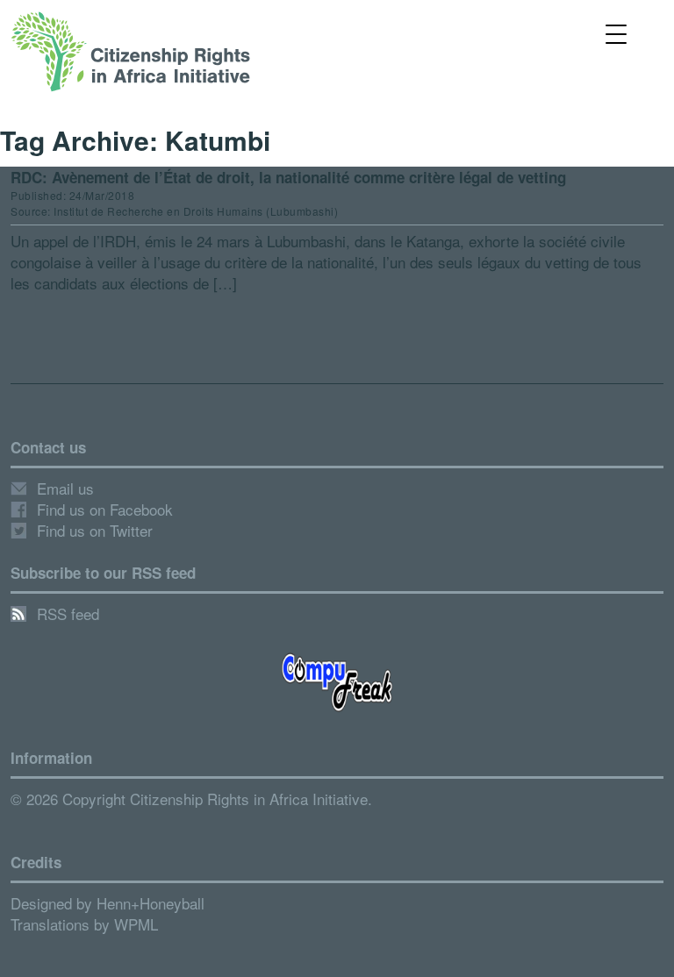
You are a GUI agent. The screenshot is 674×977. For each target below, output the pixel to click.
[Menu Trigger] (616, 33)
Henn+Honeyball (150, 903)
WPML (136, 924)
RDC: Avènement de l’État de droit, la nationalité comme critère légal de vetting (288, 177)
